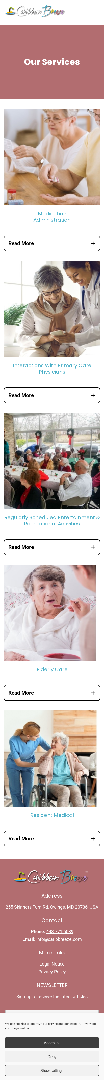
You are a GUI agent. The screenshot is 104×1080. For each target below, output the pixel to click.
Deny (52, 1056)
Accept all (52, 1043)
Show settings (52, 1070)
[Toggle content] (93, 243)
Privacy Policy (52, 971)
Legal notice (20, 1028)
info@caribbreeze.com (59, 939)
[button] (93, 11)
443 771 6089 (59, 931)
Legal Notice (52, 964)
